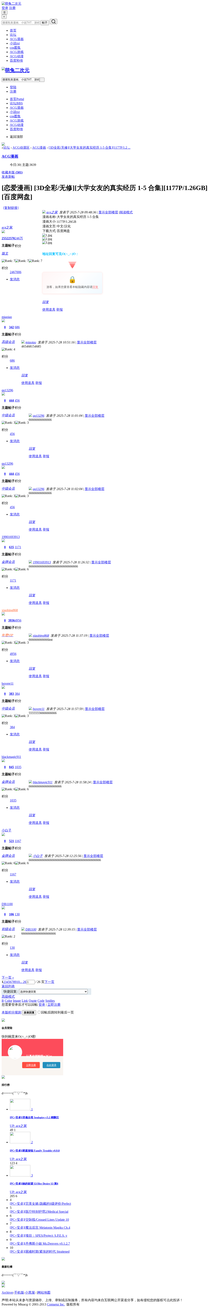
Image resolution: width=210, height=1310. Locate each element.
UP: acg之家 (18, 1126)
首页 (13, 30)
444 (11, 400)
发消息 (15, 279)
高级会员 (8, 342)
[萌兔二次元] (11, 3)
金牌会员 (8, 562)
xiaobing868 (10, 610)
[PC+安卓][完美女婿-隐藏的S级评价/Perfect (40, 1203)
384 (17, 693)
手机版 (19, 1292)
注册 (12, 8)
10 (18, 982)
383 (11, 693)
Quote (33, 1000)
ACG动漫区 (21, 147)
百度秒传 (16, 60)
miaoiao (7, 317)
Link (25, 1000)
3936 (11, 620)
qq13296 (7, 390)
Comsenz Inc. (56, 1304)
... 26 (23, 982)
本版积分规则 (11, 1012)
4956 (18, 620)
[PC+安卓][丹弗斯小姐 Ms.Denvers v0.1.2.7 (40, 1243)
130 (17, 914)
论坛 (13, 34)
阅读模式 (126, 212)
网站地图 (43, 1292)
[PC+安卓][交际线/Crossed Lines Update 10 (39, 1219)
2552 (5, 238)
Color (8, 1000)
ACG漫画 (17, 39)
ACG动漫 (17, 56)
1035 (18, 767)
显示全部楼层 (108, 212)
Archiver (7, 1292)
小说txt (15, 43)
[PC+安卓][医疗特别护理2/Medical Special (39, 1211)
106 (11, 914)
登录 (5, 8)
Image (17, 1000)
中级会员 (8, 415)
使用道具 (48, 309)
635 (11, 547)
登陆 (13, 87)
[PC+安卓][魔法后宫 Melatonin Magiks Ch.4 (40, 1227)
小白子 (6, 830)
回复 (95, 287)
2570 (11, 238)
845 (11, 767)
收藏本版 (12, 172)
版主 (5, 253)
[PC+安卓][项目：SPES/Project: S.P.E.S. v (38, 1235)
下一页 (49, 982)
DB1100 (7, 904)
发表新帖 (8, 176)
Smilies (50, 1000)
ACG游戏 (17, 52)
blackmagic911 (11, 757)
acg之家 (7, 227)
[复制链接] (10, 207)
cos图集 (15, 47)
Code (41, 1000)
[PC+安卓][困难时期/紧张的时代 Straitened (40, 1251)
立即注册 (53, 1004)
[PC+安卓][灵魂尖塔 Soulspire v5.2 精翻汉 (34, 1117)
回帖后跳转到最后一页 (57, 1012)
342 (11, 327)
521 (11, 841)
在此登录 (51, 1065)
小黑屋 (30, 1292)
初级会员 (8, 929)
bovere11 (8, 683)
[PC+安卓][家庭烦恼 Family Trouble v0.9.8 (35, 1150)
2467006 (15, 272)
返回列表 (8, 986)
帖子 (44, 22)
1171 (18, 547)
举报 (59, 309)
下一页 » (8, 977)
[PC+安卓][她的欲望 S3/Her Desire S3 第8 (34, 1183)
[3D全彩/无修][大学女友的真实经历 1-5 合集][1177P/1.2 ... (89, 147)
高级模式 (8, 996)
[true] (53, 21)
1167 (18, 841)
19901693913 (11, 537)
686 (17, 327)
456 (17, 400)
